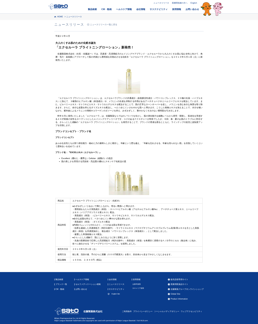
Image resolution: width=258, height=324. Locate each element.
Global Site (175, 294)
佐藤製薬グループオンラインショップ (187, 289)
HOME (60, 17)
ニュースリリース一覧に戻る (103, 24)
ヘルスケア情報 (124, 9)
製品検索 (92, 9)
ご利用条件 (127, 311)
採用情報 (176, 9)
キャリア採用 (139, 288)
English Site (116, 294)
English (194, 3)
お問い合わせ (192, 9)
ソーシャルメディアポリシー (166, 311)
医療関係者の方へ (180, 3)
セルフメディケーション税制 (88, 284)
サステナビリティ (159, 9)
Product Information (179, 299)
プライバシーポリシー (143, 311)
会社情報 (140, 9)
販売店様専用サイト (179, 280)
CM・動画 (106, 9)
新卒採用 (137, 284)
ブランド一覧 (61, 284)
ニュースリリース (161, 3)
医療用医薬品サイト (179, 284)
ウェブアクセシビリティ (191, 311)
